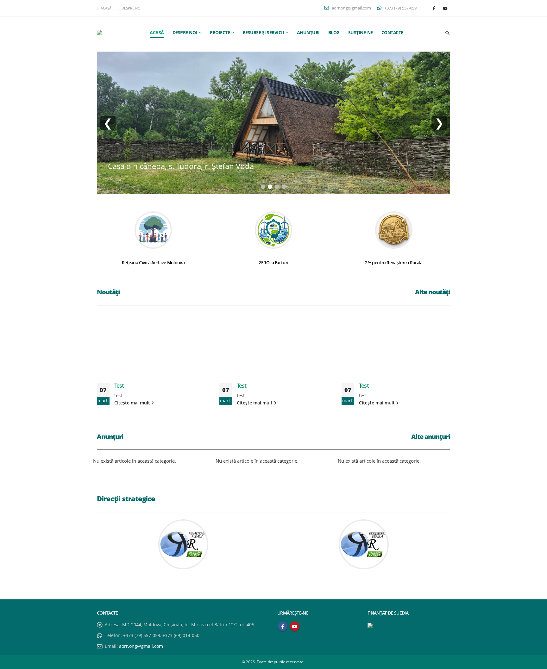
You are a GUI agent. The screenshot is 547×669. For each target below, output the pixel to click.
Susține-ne (360, 32)
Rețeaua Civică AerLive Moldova (153, 262)
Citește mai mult (132, 403)
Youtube (294, 626)
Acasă (106, 8)
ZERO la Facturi (273, 262)
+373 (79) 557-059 (400, 8)
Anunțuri (308, 32)
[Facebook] (434, 8)
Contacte (392, 32)
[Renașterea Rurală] (119, 32)
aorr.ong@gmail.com (351, 8)
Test (119, 385)
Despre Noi (131, 8)
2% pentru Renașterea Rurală (393, 262)
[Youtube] (445, 8)
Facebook (282, 626)
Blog (334, 32)
